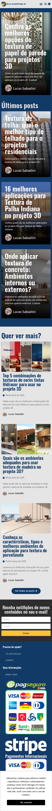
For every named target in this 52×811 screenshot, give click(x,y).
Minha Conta (11, 674)
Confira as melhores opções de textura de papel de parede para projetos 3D (25, 46)
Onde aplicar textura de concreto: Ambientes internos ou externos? (21, 272)
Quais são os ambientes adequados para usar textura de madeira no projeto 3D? (23, 464)
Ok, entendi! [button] (26, 802)
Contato (9, 660)
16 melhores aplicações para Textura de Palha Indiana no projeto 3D (25, 202)
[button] (41, 4)
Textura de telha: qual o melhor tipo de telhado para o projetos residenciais (24, 134)
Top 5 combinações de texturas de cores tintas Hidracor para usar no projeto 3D (23, 382)
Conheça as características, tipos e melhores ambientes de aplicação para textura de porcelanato (25, 546)
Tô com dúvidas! (13, 654)
